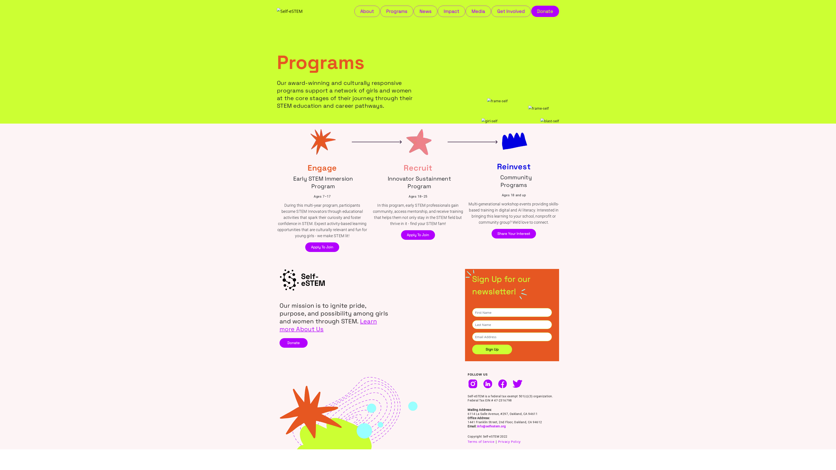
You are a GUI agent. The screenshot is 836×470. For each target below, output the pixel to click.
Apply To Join (322, 247)
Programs (396, 11)
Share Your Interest (513, 233)
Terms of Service (481, 441)
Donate (545, 11)
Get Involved (511, 11)
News (425, 11)
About (367, 11)
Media (478, 11)
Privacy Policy (509, 441)
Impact (451, 11)
